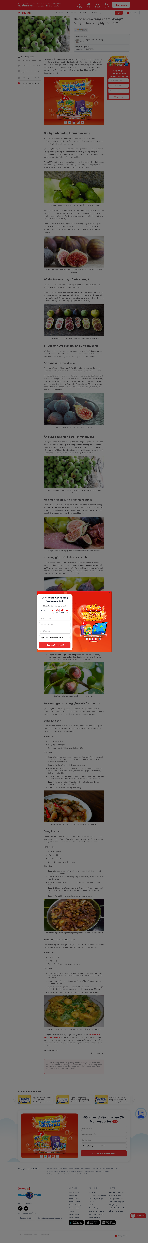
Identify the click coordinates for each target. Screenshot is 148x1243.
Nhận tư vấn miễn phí (55, 645)
